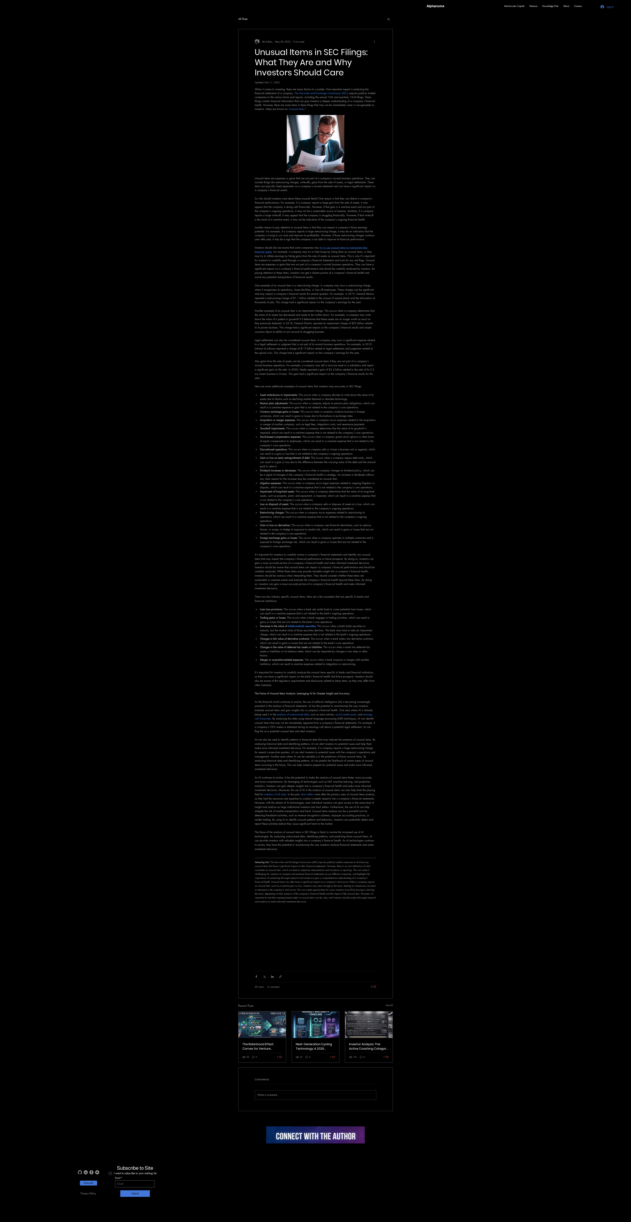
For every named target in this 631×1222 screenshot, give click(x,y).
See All (389, 1005)
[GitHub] (80, 1172)
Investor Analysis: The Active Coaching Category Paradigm (368, 1046)
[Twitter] (97, 1172)
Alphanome (435, 6)
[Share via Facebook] (256, 976)
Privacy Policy (88, 1193)
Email (117, 1178)
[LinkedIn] (86, 1172)
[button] (533, 6)
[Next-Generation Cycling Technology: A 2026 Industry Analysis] (315, 1024)
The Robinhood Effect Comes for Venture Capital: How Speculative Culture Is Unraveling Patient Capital (260, 1046)
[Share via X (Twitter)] (264, 976)
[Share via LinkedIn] (272, 976)
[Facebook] (91, 1172)
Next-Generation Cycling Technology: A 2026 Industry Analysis (314, 1046)
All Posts (242, 19)
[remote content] (315, 937)
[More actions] (374, 42)
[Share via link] (280, 976)
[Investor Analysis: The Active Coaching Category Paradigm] (369, 1024)
